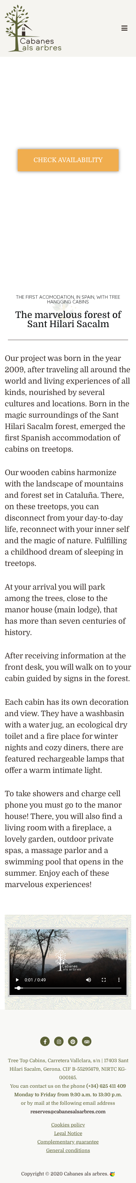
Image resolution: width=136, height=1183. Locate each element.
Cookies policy (68, 1125)
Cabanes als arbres (85, 1174)
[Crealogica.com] (112, 1174)
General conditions (68, 1150)
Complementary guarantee (68, 1142)
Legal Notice (68, 1133)
